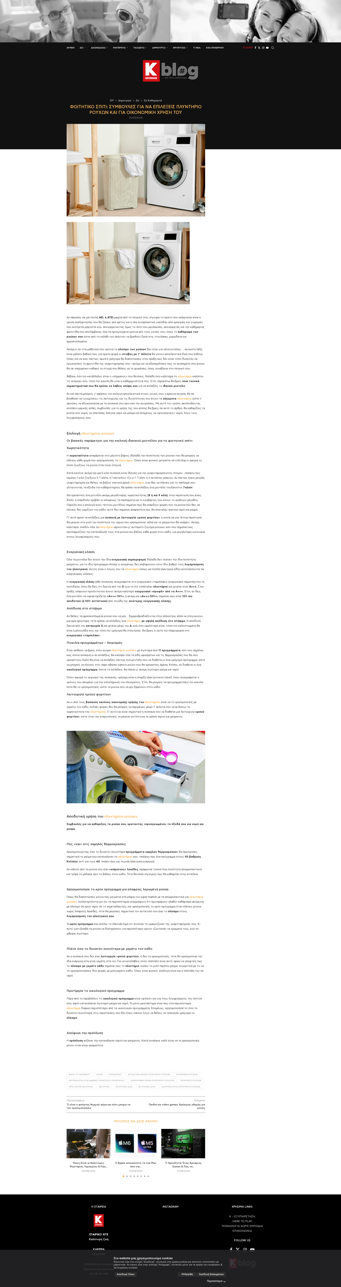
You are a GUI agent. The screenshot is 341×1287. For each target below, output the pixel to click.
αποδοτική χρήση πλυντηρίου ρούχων (149, 1074)
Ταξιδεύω (139, 48)
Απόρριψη (187, 1274)
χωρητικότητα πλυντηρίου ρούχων (181, 1087)
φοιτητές (104, 1087)
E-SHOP (248, 47)
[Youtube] (267, 48)
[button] (71, 1153)
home (99, 1074)
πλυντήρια (184, 398)
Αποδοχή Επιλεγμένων (211, 1274)
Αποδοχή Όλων (125, 1274)
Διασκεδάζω (98, 48)
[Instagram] (263, 48)
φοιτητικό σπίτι (147, 1087)
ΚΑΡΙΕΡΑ (99, 1249)
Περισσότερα (214, 1281)
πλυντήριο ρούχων (190, 1081)
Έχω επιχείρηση (215, 48)
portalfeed (115, 1074)
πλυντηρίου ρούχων (97, 433)
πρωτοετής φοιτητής (81, 1087)
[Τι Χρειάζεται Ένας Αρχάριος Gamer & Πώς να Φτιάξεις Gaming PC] (183, 1143)
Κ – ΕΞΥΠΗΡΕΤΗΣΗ (242, 1216)
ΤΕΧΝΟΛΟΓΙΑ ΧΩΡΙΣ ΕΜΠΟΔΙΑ (242, 1226)
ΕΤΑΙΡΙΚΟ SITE (98, 1234)
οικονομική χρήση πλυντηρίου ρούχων (152, 1081)
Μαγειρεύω (119, 48)
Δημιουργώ (158, 48)
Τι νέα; (197, 48)
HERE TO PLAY (242, 1221)
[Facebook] (255, 48)
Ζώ (81, 48)
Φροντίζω (179, 48)
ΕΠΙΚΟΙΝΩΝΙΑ (242, 1231)
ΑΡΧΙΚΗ (70, 48)
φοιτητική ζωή (124, 1087)
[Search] (272, 48)
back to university (79, 1074)
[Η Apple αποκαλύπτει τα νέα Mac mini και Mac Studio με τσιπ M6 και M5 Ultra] (136, 1143)
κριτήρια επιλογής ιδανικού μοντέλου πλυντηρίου (96, 1081)
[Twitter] (259, 48)
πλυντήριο (134, 621)
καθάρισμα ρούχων (187, 1074)
